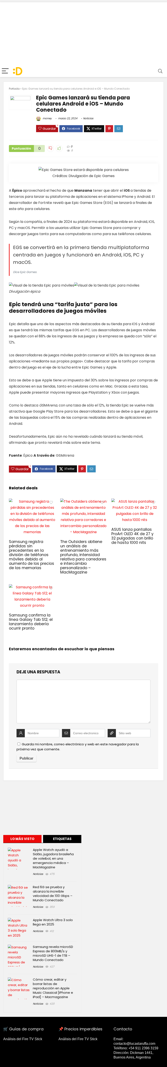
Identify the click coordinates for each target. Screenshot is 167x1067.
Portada (14, 88)
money (47, 118)
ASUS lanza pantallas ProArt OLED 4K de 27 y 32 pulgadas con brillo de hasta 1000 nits (132, 536)
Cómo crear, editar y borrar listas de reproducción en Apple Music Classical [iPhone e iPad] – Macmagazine (53, 988)
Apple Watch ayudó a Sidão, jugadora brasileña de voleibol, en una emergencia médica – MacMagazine (53, 858)
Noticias (88, 118)
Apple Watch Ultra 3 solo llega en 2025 (53, 922)
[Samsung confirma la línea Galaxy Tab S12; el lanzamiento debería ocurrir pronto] (32, 587)
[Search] (160, 71)
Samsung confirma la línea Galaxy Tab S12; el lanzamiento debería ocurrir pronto (31, 622)
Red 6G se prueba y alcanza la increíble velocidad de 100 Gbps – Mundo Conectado (52, 893)
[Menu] (5, 71)
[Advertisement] (83, 32)
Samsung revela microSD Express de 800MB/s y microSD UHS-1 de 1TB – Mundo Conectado (53, 953)
